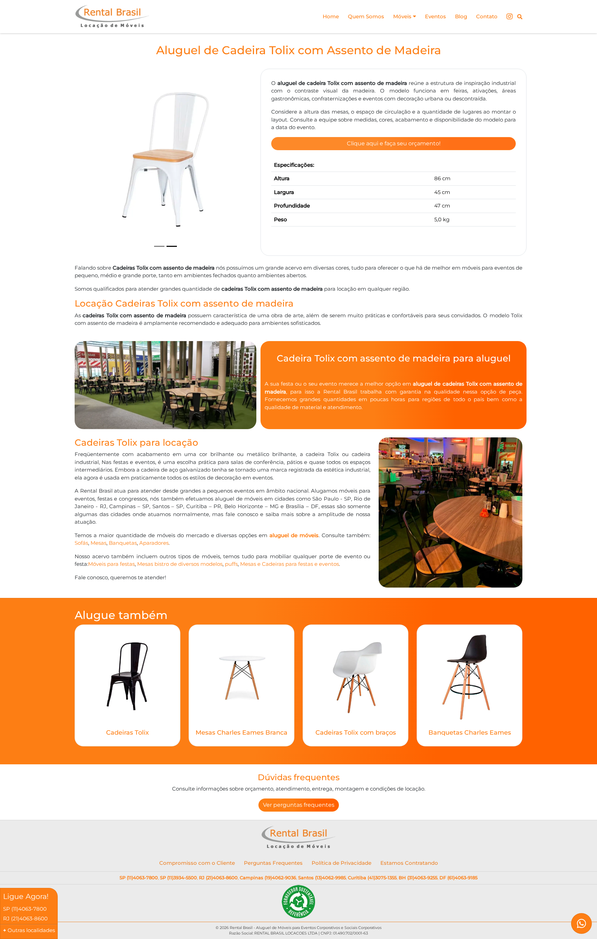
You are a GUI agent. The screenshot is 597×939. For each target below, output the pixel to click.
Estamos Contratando (409, 863)
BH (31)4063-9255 (418, 877)
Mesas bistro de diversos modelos (179, 564)
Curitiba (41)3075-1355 (372, 877)
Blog (461, 16)
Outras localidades (31, 930)
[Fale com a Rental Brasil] (581, 923)
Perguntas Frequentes (273, 863)
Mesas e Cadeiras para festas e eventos (289, 564)
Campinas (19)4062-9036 (268, 877)
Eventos (435, 16)
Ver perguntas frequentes (298, 805)
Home (331, 16)
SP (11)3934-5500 (178, 877)
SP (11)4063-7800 (139, 877)
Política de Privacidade (341, 863)
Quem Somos (366, 16)
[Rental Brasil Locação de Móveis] (112, 16)
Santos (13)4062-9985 (322, 877)
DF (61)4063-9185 (458, 877)
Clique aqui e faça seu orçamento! (393, 143)
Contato (487, 16)
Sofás (81, 543)
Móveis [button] (403, 16)
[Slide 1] (159, 246)
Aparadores (154, 543)
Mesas (98, 543)
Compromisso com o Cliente (197, 863)
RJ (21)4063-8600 (218, 877)
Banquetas (123, 543)
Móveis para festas (111, 564)
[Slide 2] (172, 246)
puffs (231, 564)
